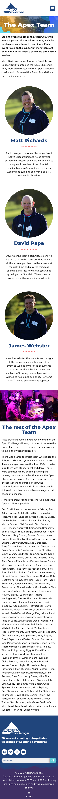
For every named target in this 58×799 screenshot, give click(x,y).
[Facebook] (4, 752)
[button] (52, 8)
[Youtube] (23, 752)
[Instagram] (17, 752)
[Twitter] (10, 752)
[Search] (53, 760)
